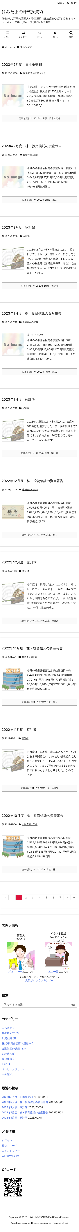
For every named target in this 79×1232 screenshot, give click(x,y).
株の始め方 (10, 1033)
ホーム (8, 46)
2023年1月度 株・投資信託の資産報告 (31, 313)
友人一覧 (53, 971)
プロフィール (15, 971)
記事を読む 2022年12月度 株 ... (39, 534)
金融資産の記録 (30, 154)
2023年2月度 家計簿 (18, 227)
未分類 (7, 1074)
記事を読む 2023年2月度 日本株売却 (39, 118)
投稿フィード (9, 1145)
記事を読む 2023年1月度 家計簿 (39, 453)
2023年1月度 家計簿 (18, 399)
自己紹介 (9, 1027)
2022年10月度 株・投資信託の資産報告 (32, 816)
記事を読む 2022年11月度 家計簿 (39, 788)
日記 (6, 1063)
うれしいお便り (13, 1069)
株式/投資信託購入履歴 (34, 73)
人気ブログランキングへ (39, 980)
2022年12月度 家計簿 (19, 562)
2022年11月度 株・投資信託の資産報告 (32, 648)
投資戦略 (9, 1038)
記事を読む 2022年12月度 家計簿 (39, 620)
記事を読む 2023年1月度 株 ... (39, 371)
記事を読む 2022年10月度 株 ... (40, 869)
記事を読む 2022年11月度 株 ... (39, 702)
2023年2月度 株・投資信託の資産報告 (32, 146)
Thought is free (59, 1223)
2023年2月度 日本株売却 (22, 64)
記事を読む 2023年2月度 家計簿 (39, 285)
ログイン (7, 1140)
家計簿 (26, 236)
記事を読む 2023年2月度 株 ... (39, 199)
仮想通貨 (9, 1058)
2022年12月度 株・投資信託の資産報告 (32, 481)
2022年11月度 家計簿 (19, 730)
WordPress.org (10, 1155)
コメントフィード (12, 1150)
